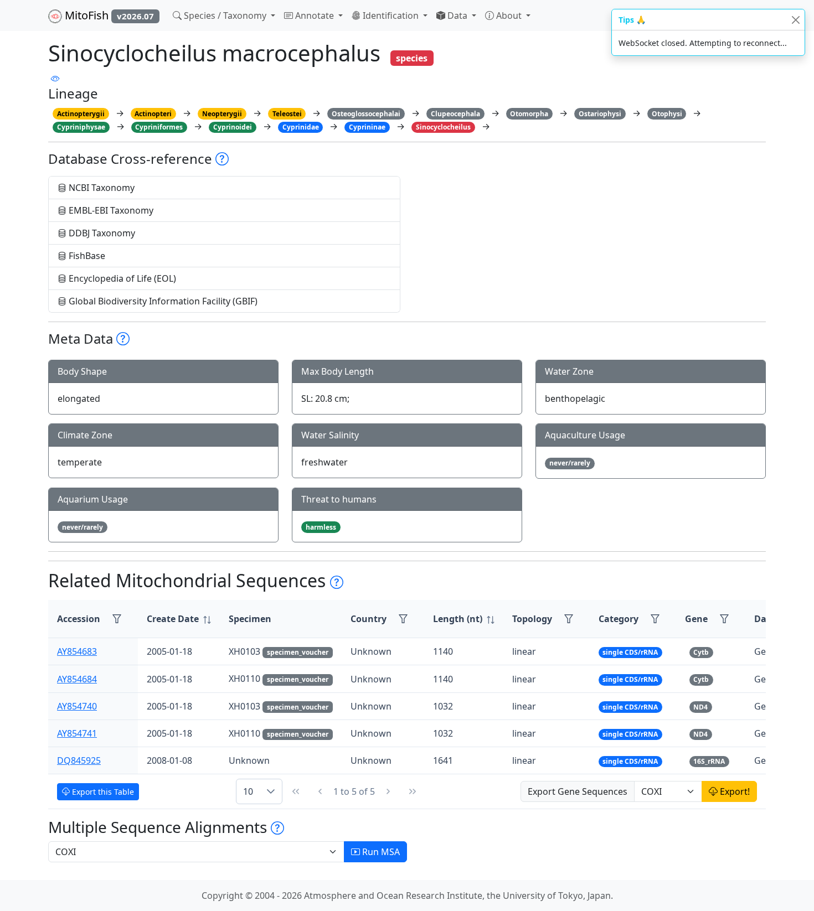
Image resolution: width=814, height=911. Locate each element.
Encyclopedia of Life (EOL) (121, 278)
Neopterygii (222, 113)
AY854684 (77, 679)
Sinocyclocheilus (443, 127)
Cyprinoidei (232, 127)
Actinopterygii (81, 113)
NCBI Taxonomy (100, 188)
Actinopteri (153, 113)
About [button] (509, 15)
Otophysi (667, 113)
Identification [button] (390, 15)
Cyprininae (367, 127)
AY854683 (77, 651)
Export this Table (102, 791)
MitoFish (108, 15)
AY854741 (77, 733)
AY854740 (77, 706)
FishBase (85, 256)
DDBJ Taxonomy (100, 233)
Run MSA (380, 852)
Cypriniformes (159, 127)
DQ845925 (79, 760)
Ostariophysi (600, 113)
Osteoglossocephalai (366, 113)
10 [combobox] (248, 791)
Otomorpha (529, 113)
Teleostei (287, 113)
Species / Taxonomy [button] (225, 15)
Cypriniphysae (81, 127)
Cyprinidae (300, 127)
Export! (734, 791)
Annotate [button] (314, 15)
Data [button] (457, 15)
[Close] (795, 19)
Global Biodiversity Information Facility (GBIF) (161, 301)
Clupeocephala (455, 113)
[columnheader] (179, 619)
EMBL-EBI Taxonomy (109, 210)
